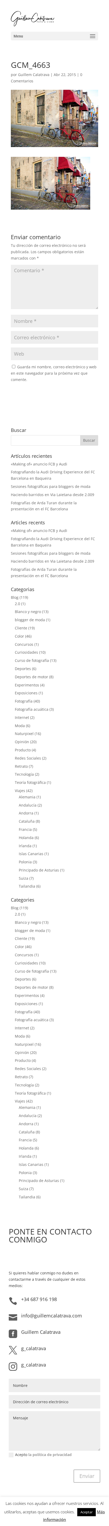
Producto (23, 749)
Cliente (21, 627)
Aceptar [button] (86, 1512)
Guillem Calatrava (33, 74)
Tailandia (27, 886)
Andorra (26, 813)
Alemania (27, 796)
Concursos (24, 644)
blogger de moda (30, 619)
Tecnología (24, 774)
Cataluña (27, 821)
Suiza (23, 878)
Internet (22, 717)
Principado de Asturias (39, 870)
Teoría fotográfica (30, 782)
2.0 (17, 603)
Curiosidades (26, 652)
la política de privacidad (50, 1454)
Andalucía (28, 805)
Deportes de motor (31, 676)
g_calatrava (33, 1348)
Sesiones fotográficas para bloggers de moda (50, 486)
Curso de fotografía (32, 660)
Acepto (43, 1454)
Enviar (86, 1476)
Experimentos (27, 684)
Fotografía (24, 701)
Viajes (20, 790)
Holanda (26, 837)
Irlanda (25, 845)
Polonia (25, 861)
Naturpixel (24, 733)
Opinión (22, 741)
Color (19, 636)
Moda (20, 725)
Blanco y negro (28, 611)
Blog (15, 597)
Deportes (23, 668)
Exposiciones (26, 692)
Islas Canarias (31, 853)
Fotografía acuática (31, 709)
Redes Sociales (28, 758)
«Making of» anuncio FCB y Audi (39, 464)
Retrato (21, 766)
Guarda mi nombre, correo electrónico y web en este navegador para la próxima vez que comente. (54, 373)
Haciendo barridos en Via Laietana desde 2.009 (52, 494)
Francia (25, 829)
